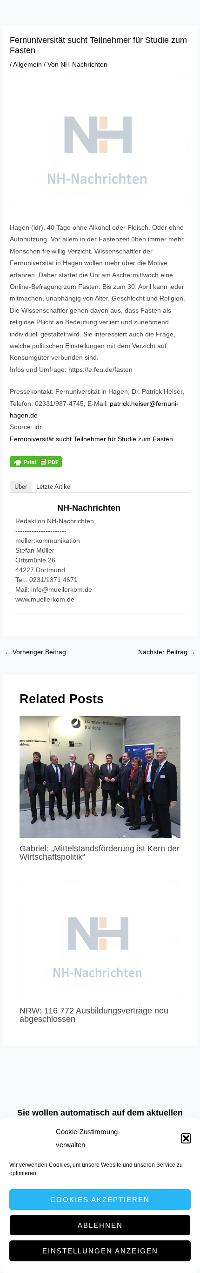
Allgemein (27, 64)
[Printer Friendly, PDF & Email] (36, 461)
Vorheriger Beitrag (35, 652)
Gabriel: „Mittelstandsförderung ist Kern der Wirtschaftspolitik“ (100, 852)
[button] (186, 1138)
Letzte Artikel (54, 486)
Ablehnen (100, 1225)
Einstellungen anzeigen (100, 1251)
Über (20, 486)
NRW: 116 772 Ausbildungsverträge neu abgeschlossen (94, 1015)
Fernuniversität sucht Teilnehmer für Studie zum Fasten (91, 439)
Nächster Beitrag (167, 652)
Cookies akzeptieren (100, 1200)
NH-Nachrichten (88, 508)
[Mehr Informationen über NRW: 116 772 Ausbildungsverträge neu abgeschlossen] (100, 939)
